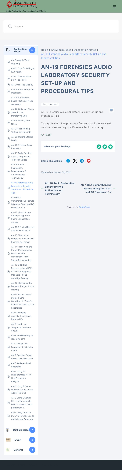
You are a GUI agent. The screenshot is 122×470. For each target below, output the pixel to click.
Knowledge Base (61, 49)
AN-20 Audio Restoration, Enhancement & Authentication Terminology (60, 188)
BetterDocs (84, 207)
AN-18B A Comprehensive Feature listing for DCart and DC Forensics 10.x (95, 188)
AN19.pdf (46, 134)
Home (44, 49)
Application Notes (85, 49)
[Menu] (114, 6)
